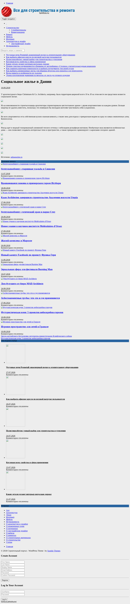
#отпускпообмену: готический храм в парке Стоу (28, 212)
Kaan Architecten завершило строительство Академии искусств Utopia (39, 197)
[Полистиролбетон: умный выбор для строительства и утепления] (15, 426)
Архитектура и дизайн (16, 41)
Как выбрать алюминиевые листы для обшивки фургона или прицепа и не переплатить (44, 71)
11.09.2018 (5, 260)
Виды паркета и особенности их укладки (24, 73)
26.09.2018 (5, 217)
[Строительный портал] (6, 23)
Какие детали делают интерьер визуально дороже (27, 64)
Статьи (9, 542)
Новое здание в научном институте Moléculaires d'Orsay (31, 226)
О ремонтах (11, 535)
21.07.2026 (10, 499)
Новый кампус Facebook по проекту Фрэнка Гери (28, 255)
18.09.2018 (5, 188)
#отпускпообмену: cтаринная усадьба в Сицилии (28, 169)
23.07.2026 (10, 467)
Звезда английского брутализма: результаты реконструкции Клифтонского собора (36, 336)
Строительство (12, 28)
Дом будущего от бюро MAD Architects (22, 283)
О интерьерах (12, 528)
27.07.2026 (10, 372)
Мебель (9, 37)
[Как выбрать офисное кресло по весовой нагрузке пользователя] (15, 394)
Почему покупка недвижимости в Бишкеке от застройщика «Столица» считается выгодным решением (51, 66)
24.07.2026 (10, 436)
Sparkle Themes (53, 551)
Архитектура (11, 513)
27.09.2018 (5, 231)
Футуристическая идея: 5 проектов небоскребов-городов (32, 312)
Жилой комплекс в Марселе (16, 240)
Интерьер (10, 39)
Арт (8, 510)
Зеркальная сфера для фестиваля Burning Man (27, 269)
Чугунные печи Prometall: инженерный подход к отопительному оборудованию (40, 55)
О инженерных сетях (15, 526)
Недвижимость (12, 46)
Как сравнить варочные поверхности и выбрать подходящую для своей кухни (40, 68)
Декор (8, 515)
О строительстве (13, 540)
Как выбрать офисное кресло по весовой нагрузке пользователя (33, 57)
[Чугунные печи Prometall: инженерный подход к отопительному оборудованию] (15, 362)
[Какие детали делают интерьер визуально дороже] (15, 489)
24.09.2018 (5, 288)
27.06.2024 (5, 303)
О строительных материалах (18, 538)
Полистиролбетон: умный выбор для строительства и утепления (34, 59)
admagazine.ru (16, 157)
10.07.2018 (5, 274)
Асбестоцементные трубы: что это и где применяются (30, 298)
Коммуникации (18, 32)
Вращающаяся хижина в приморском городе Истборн (31, 183)
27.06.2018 (5, 202)
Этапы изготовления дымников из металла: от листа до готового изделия (38, 75)
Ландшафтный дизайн (20, 44)
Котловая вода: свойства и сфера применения (26, 62)
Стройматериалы (18, 30)
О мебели (10, 533)
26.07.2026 (10, 404)
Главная (9, 3)
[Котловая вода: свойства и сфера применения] (15, 457)
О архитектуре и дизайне (17, 524)
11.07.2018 (5, 174)
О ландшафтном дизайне (17, 531)
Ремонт (9, 34)
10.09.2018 (5, 88)
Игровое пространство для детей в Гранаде (24, 326)
